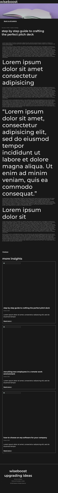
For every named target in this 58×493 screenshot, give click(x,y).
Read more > (8, 321)
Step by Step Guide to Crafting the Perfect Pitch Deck (27, 308)
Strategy (16, 27)
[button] (57, 1)
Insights (12, 27)
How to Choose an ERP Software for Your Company (25, 438)
